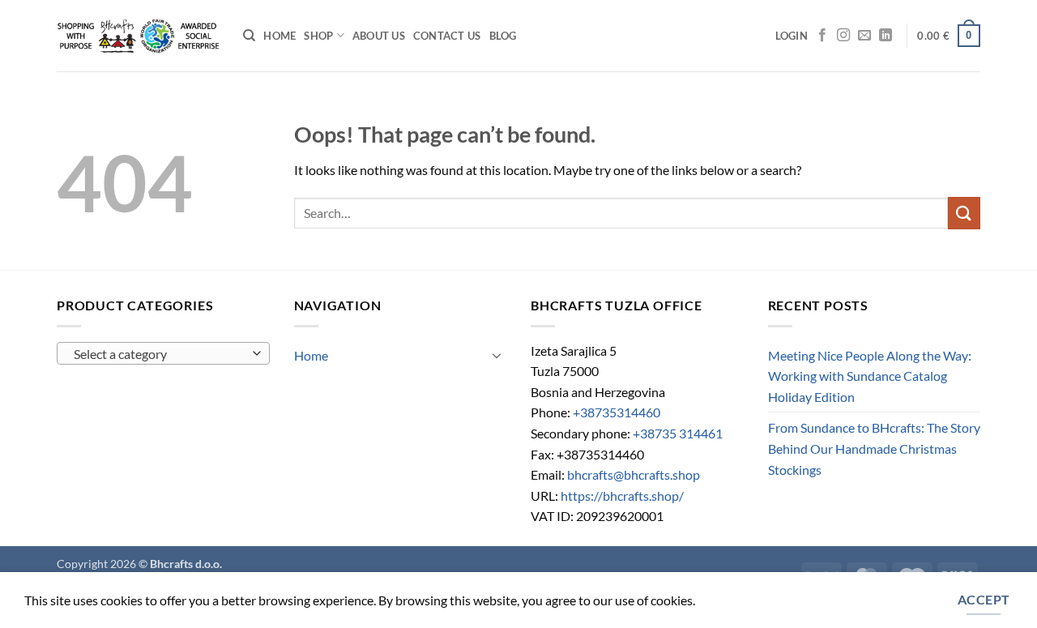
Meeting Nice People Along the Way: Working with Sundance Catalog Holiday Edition (869, 376)
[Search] (249, 35)
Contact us (447, 35)
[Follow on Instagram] (843, 35)
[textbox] (159, 354)
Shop (318, 35)
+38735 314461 (678, 433)
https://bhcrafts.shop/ (622, 495)
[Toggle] (496, 355)
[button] (791, 35)
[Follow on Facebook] (822, 35)
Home (279, 35)
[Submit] (964, 213)
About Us (378, 35)
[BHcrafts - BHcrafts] (138, 36)
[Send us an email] (864, 35)
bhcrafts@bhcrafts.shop (633, 474)
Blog (503, 35)
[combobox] (163, 353)
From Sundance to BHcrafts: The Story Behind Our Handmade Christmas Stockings (874, 448)
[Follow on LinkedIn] (885, 35)
